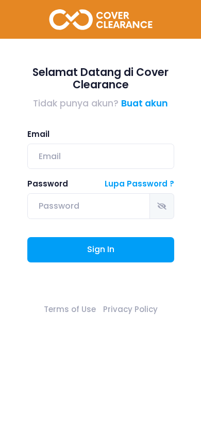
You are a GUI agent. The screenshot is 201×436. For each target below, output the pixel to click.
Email (38, 134)
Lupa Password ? (139, 183)
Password (47, 183)
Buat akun (144, 103)
